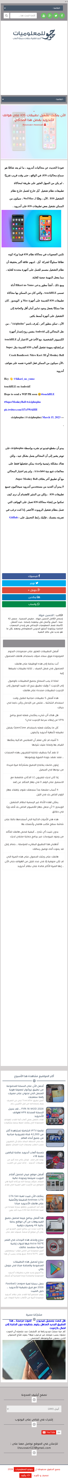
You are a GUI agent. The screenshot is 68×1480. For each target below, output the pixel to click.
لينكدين (32, 597)
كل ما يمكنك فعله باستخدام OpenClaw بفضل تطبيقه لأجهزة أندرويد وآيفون (35, 730)
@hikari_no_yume (24, 379)
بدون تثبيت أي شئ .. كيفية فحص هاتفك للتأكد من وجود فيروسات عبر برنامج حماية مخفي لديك (35, 834)
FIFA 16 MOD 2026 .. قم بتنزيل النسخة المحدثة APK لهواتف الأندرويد (26, 1112)
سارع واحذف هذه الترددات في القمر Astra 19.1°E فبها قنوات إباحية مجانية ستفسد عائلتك (24, 1243)
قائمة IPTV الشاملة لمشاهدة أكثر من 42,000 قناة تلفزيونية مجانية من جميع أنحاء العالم (25, 1134)
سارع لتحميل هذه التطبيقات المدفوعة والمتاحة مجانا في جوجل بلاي (24, 1265)
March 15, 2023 (51, 417)
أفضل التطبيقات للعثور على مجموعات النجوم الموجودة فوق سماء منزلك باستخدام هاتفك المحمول (34, 654)
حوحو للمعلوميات (24, 1469)
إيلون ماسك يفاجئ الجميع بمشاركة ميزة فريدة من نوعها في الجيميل (35, 767)
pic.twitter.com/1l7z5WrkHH (20, 409)
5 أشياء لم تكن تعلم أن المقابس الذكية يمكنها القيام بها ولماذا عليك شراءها (35, 742)
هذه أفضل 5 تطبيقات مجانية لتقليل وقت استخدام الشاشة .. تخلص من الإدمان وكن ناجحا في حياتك (35, 702)
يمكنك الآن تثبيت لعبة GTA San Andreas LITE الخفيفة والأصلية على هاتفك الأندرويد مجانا (26, 1199)
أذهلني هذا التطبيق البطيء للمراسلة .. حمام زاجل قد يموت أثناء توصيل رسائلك (34, 846)
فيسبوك (33, 576)
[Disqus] (34, 921)
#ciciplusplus (34, 402)
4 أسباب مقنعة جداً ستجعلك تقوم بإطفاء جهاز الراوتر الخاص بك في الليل (35, 792)
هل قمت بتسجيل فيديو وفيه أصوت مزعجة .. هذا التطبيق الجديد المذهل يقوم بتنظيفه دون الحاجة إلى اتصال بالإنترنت (35, 1324)
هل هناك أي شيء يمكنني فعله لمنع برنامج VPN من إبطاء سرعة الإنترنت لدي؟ (37, 717)
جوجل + (32, 590)
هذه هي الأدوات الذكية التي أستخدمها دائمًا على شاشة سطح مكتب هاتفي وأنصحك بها (34, 822)
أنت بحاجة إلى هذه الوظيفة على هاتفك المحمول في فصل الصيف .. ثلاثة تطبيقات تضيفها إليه (36, 668)
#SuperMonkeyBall (15, 402)
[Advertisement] (34, 65)
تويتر (33, 583)
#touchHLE (47, 394)
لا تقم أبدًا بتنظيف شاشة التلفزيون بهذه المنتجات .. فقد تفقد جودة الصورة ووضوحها (34, 755)
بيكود (24, 1475)
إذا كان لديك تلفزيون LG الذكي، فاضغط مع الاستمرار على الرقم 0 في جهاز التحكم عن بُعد (37, 780)
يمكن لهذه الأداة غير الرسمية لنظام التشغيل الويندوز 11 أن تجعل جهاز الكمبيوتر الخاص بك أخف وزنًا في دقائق (35, 807)
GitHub (13, 517)
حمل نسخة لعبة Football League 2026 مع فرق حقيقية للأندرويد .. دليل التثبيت (25, 1287)
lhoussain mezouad (33, 124)
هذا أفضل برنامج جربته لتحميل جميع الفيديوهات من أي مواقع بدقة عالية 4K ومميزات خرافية (24, 1221)
